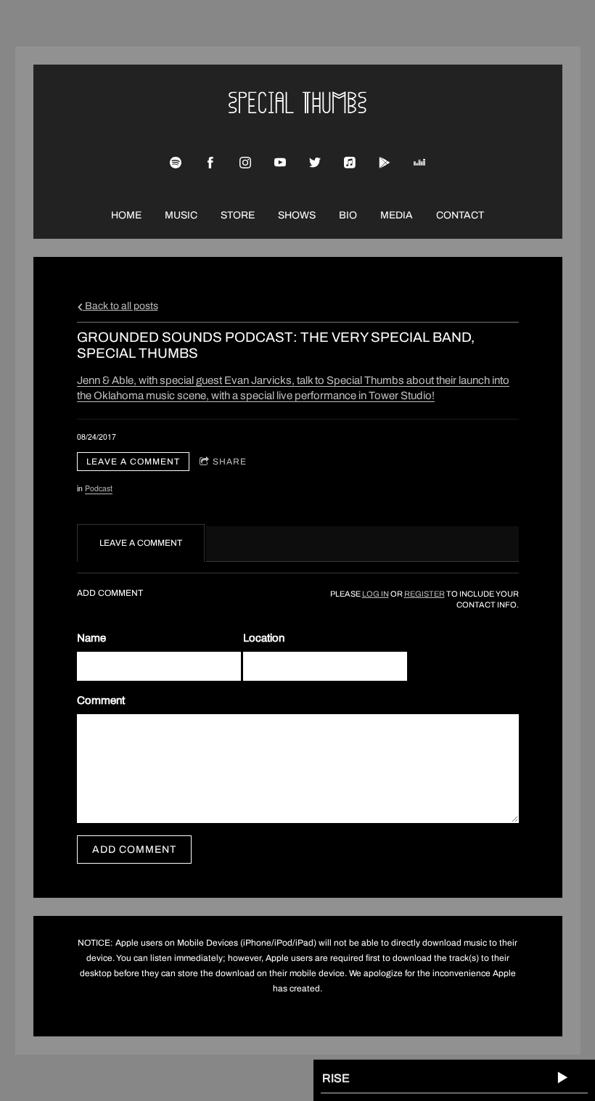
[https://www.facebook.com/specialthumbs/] (210, 162)
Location (263, 638)
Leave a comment (133, 462)
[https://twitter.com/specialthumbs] (315, 162)
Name (91, 638)
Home (126, 215)
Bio (348, 215)
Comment (101, 700)
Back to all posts (120, 305)
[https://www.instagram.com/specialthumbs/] (245, 162)
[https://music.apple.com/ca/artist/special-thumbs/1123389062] (350, 162)
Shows (297, 215)
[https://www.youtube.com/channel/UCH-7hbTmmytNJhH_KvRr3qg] (280, 162)
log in (375, 594)
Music (181, 215)
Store (238, 215)
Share (230, 462)
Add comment (134, 849)
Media (396, 215)
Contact (460, 215)
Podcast (98, 488)
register (424, 594)
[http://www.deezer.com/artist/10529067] (419, 162)
